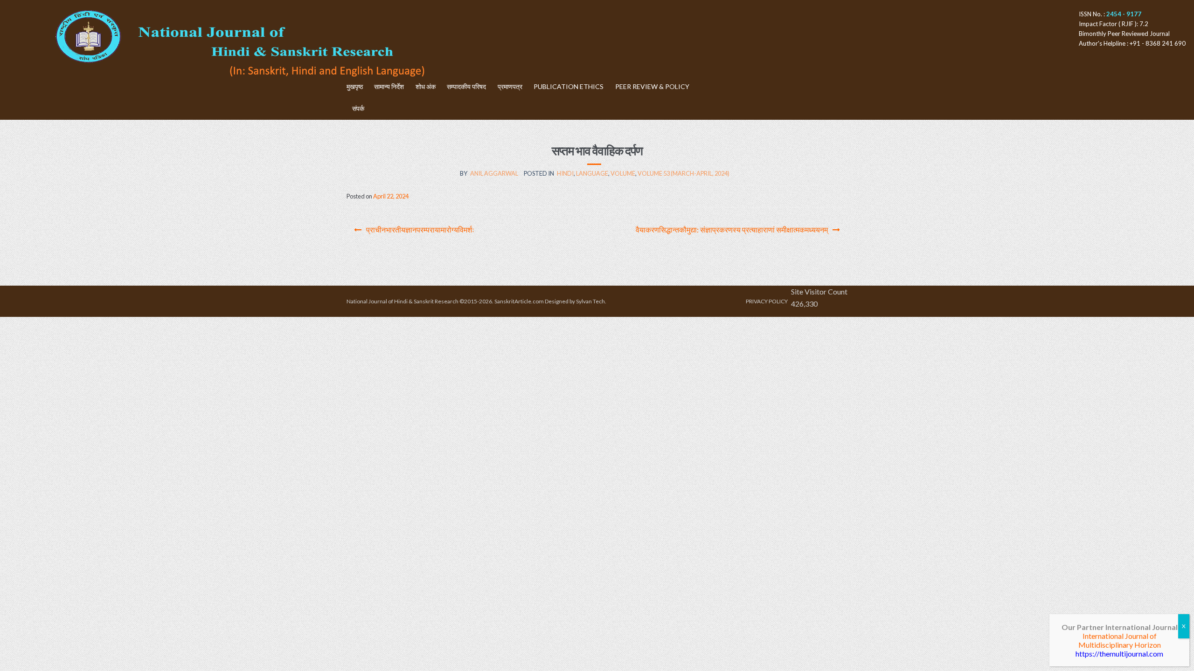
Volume (623, 173)
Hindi (565, 173)
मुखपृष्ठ (355, 86)
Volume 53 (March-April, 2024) (683, 173)
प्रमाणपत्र (510, 86)
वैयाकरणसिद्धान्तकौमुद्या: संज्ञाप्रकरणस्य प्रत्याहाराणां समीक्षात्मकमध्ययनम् (732, 229)
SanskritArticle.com (519, 301)
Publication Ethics (569, 86)
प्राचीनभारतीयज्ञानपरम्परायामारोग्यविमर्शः (420, 229)
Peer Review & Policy (652, 86)
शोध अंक (426, 86)
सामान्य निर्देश (389, 86)
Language (592, 173)
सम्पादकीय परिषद (466, 86)
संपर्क (358, 108)
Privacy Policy (767, 301)
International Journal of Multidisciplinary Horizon (1119, 640)
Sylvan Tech (590, 301)
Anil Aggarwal (494, 173)
